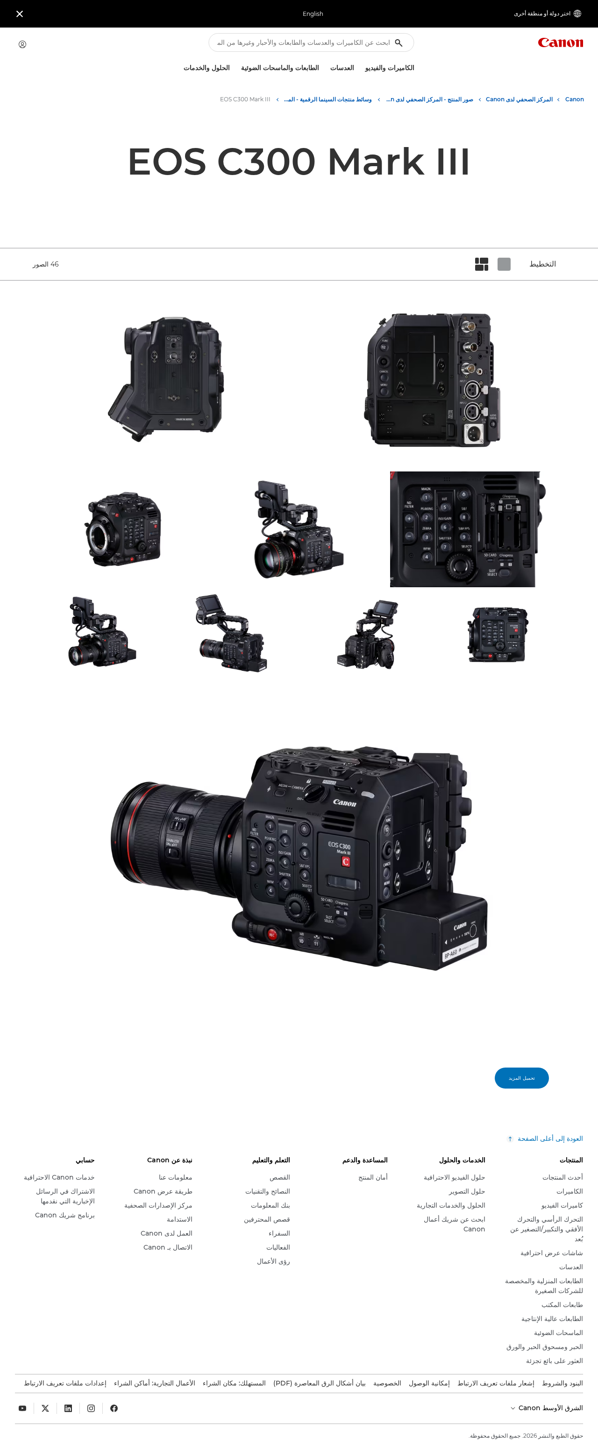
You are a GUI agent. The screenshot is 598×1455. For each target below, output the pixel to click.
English (313, 13)
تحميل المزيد (522, 1078)
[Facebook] (114, 1408)
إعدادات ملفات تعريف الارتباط (65, 1383)
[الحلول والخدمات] (180, 68)
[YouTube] (22, 1408)
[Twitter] (45, 1408)
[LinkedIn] (68, 1408)
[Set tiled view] (504, 264)
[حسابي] (22, 44)
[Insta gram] (91, 1408)
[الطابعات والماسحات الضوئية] (237, 68)
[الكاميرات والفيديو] (361, 68)
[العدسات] (326, 68)
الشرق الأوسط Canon (550, 1408)
